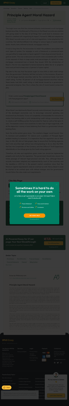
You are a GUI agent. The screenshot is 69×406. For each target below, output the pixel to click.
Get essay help (34, 215)
